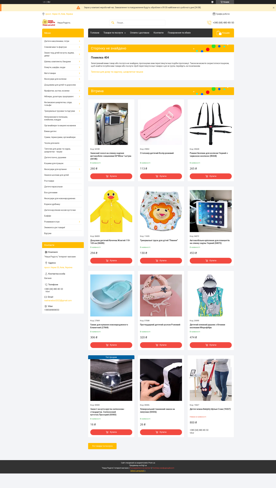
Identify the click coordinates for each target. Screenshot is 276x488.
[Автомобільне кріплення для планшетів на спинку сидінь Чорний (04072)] (211, 211)
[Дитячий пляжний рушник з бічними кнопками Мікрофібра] (211, 295)
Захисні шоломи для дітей (56, 175)
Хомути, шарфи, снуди (54, 67)
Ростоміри (49, 181)
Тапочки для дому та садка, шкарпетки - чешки (57, 150)
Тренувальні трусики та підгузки (59, 111)
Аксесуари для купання (55, 169)
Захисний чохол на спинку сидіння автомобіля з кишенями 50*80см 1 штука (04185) (110, 156)
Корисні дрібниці (52, 204)
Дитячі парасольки (53, 186)
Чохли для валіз (51, 143)
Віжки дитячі (50, 131)
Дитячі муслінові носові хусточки (60, 210)
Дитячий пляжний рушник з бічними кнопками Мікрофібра (207, 326)
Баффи (47, 216)
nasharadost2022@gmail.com (58, 300)
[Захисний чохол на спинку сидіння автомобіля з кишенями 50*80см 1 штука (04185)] (111, 124)
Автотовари (50, 73)
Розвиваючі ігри (52, 222)
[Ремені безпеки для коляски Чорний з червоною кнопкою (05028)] (211, 124)
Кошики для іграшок (53, 163)
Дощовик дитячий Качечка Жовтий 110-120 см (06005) (110, 241)
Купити (113, 176)
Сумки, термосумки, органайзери (59, 137)
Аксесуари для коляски (55, 79)
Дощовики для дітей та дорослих (60, 85)
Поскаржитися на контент (140, 468)
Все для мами (50, 192)
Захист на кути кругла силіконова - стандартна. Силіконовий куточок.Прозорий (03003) (107, 412)
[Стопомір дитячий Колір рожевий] (161, 124)
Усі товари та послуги (102, 446)
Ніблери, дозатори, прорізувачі (58, 96)
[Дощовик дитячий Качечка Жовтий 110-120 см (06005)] (111, 211)
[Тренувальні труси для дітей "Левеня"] (161, 211)
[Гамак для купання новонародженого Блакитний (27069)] (111, 295)
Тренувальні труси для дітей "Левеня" (159, 240)
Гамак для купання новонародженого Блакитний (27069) (109, 326)
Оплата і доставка (139, 32)
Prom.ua (151, 463)
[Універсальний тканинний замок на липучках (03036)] (161, 380)
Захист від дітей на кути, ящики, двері (59, 54)
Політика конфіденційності (163, 468)
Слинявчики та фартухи (55, 47)
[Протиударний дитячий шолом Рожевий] (161, 295)
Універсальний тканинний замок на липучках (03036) (157, 410)
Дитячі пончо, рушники (55, 157)
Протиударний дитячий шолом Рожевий (160, 325)
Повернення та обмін (179, 32)
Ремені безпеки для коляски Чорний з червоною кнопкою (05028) (209, 154)
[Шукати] (113, 23)
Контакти (158, 32)
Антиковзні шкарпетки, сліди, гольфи (58, 103)
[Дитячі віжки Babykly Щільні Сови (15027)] (211, 380)
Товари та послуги (113, 32)
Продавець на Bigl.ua (138, 465)
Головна (94, 32)
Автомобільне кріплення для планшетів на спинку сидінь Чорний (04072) (210, 241)
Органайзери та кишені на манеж (60, 125)
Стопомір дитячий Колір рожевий (157, 153)
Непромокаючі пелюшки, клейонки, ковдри (56, 118)
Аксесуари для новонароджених (59, 198)
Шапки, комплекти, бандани (57, 61)
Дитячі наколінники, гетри (56, 41)
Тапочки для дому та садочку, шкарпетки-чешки (117, 71)
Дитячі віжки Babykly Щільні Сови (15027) (210, 409)
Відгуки (47, 233)
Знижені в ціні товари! (54, 227)
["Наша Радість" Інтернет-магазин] (48, 22)
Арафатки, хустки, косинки (56, 91)
